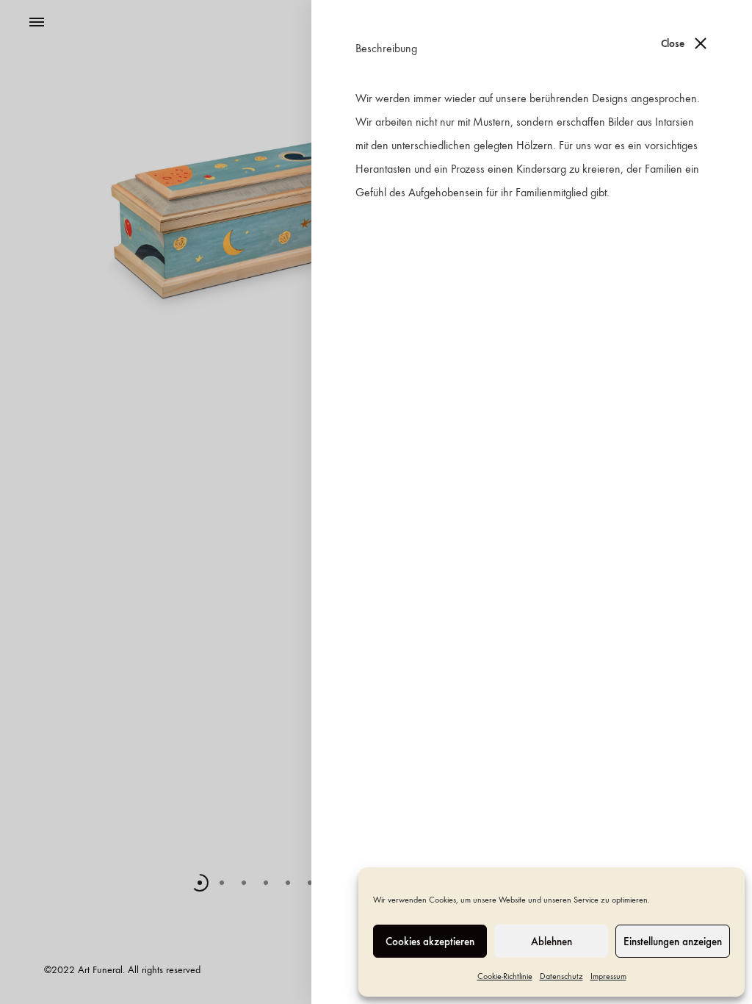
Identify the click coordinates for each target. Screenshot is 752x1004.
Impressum (608, 976)
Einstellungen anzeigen (672, 941)
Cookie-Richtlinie (504, 976)
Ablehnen (551, 941)
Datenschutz (561, 976)
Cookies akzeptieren (430, 941)
